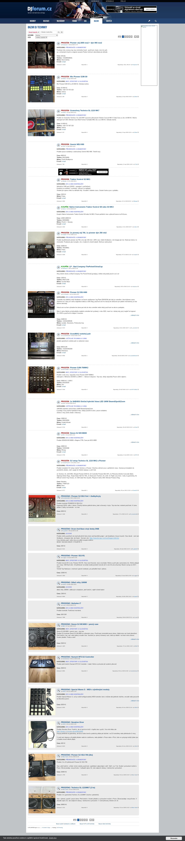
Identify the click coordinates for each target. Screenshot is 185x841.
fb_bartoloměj (66, 498)
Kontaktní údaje (46, 827)
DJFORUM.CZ (95, 1)
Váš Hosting (60, 827)
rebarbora (65, 268)
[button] (119, 37)
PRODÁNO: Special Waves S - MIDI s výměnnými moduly (85, 690)
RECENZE (46, 21)
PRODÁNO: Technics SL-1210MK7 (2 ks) (78, 788)
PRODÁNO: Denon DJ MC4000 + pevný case (79, 624)
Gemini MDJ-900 (72, 144)
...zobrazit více (134, 315)
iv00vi (64, 691)
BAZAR (96, 21)
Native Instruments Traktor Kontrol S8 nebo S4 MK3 (87, 207)
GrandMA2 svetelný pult (76, 334)
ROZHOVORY (61, 21)
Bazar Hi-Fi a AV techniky (87, 824)
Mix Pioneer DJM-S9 (74, 77)
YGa (64, 146)
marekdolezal (66, 658)
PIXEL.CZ (123, 1)
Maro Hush (65, 756)
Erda (64, 403)
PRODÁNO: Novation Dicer (72, 722)
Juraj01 (64, 234)
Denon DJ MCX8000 (74, 433)
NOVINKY (33, 21)
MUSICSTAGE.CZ (80, 1)
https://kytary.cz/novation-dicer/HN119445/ (70, 731)
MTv (64, 434)
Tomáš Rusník (66, 462)
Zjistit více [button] (53, 838)
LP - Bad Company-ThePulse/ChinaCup (82, 267)
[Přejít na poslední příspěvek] (138, 65)
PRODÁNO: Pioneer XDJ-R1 (73, 556)
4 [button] (129, 36)
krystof (64, 584)
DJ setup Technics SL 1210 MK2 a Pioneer (83, 461)
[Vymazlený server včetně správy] (149, 26)
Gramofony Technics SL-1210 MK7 (80, 110)
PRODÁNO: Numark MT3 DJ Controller (77, 657)
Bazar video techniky (105, 824)
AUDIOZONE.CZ (63, 1)
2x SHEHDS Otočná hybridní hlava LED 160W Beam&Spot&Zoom (93, 401)
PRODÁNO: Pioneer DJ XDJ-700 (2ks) (77, 755)
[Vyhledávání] (155, 21)
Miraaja (64, 181)
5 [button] (131, 36)
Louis (64, 605)
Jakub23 (135, 490)
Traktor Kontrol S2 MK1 (75, 179)
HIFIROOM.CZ (110, 1)
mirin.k (64, 208)
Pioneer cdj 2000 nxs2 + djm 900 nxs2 (81, 43)
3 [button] (127, 36)
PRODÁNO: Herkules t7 (71, 603)
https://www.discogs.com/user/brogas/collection (104, 538)
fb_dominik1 (66, 294)
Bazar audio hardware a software (65, 824)
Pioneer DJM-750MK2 (74, 368)
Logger (64, 557)
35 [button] (135, 36)
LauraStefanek (66, 335)
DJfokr (64, 78)
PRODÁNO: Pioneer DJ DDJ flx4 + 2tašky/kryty (81, 496)
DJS (85, 21)
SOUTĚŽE (109, 21)
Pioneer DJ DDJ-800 (74, 292)
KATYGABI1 (66, 369)
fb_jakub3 (65, 530)
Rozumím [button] (174, 838)
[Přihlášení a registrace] (149, 21)
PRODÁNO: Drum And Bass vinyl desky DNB (80, 529)
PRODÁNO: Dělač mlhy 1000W (74, 582)
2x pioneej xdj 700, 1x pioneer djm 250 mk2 (84, 233)
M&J (64, 626)
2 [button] (80, 819)
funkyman (65, 44)
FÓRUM (74, 21)
